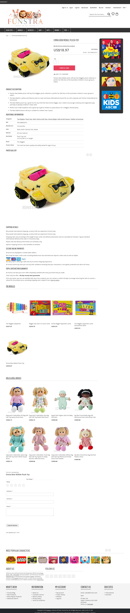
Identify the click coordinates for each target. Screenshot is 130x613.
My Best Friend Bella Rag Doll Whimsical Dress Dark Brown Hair (85, 416)
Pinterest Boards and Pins (64, 576)
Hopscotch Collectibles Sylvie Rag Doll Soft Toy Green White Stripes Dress (16, 456)
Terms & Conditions (39, 600)
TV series (16, 578)
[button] (124, 8)
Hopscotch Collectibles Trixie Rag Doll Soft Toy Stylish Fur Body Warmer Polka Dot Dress (39, 456)
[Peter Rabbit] (77, 560)
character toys (10, 576)
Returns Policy (37, 596)
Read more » (40, 579)
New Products (11, 595)
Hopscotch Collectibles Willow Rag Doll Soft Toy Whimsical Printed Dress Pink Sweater (62, 456)
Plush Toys (29, 119)
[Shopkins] (45, 560)
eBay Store (60, 576)
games (8, 574)
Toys (7, 35)
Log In (71, 7)
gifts (11, 574)
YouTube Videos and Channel (47, 576)
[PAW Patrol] (35, 560)
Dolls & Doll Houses (63, 119)
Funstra (49, 610)
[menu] (65, 30)
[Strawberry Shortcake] (24, 560)
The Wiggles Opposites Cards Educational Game (83, 324)
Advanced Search (12, 598)
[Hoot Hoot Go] (56, 560)
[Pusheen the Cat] (14, 560)
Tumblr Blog (69, 576)
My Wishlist (93, 7)
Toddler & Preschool (77, 119)
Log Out (77, 7)
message (90, 604)
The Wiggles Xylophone (13, 324)
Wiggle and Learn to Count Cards (39, 324)
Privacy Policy (37, 598)
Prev (87, 155)
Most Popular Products (14, 596)
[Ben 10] (109, 560)
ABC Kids (111, 111)
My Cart (101, 7)
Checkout (108, 7)
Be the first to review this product (64, 46)
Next (90, 155)
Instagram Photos (73, 576)
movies (32, 576)
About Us (35, 593)
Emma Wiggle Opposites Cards (61, 324)
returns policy (54, 280)
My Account (84, 7)
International (109, 593)
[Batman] (98, 560)
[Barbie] (88, 560)
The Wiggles (21, 119)
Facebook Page (51, 576)
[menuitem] (10, 30)
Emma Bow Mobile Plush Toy (15, 363)
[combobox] (100, 14)
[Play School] (67, 560)
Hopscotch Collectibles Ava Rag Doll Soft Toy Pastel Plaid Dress (39, 416)
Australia (108, 595)
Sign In (64, 7)
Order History (60, 595)
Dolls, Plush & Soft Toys (40, 119)
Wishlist (58, 596)
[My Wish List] (112, 14)
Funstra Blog (11, 593)
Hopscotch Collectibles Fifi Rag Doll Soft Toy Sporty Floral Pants (17, 416)
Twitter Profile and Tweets (56, 576)
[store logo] (25, 17)
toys (42, 573)
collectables (16, 574)
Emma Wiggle (52, 119)
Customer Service (38, 595)
